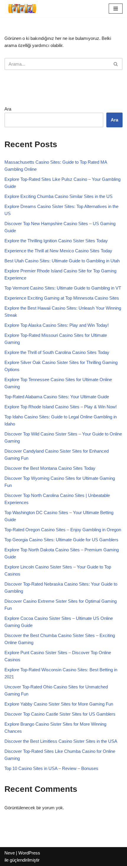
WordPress (29, 852)
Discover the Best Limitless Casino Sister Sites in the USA (60, 741)
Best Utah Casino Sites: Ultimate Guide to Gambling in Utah (62, 260)
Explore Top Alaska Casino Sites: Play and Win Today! (56, 325)
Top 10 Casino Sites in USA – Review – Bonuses (51, 768)
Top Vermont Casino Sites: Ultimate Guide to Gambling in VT (62, 287)
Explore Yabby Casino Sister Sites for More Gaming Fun (58, 703)
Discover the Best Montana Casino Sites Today (49, 468)
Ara (7, 108)
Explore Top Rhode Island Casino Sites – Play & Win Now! (60, 406)
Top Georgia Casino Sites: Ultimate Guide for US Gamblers (61, 539)
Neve (9, 852)
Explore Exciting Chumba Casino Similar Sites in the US (58, 196)
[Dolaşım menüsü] (116, 9)
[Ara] (116, 64)
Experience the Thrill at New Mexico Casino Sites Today (58, 250)
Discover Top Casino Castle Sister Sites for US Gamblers (59, 713)
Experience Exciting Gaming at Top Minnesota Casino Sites (61, 297)
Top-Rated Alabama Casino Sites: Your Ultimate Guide (56, 396)
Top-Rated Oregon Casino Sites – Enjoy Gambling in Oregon (62, 529)
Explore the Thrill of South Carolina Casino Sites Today (56, 352)
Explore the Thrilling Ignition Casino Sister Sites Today (56, 240)
